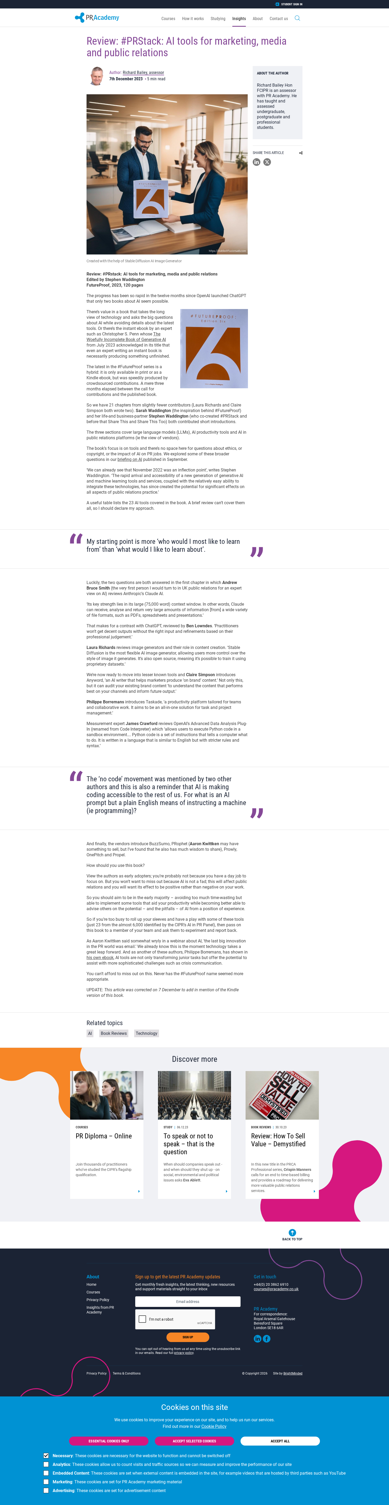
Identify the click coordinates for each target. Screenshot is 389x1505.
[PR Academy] (97, 17)
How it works (193, 18)
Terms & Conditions (127, 1373)
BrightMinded (292, 1373)
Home (91, 1284)
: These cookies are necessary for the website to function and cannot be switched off (141, 1455)
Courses (168, 18)
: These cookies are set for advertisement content (109, 1490)
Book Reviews (114, 1033)
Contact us (279, 18)
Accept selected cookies (194, 1441)
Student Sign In (291, 4)
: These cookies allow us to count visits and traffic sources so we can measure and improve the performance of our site (172, 1464)
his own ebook (100, 957)
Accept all (280, 1441)
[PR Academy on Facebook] (266, 1341)
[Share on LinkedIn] (256, 164)
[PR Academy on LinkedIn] (257, 1341)
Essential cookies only (109, 1441)
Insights (239, 18)
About (258, 18)
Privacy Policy (98, 1300)
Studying (218, 18)
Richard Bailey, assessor (143, 72)
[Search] (297, 17)
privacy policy (183, 1353)
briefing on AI (129, 459)
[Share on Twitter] (267, 164)
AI (90, 1033)
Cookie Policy (214, 1426)
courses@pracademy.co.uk (276, 1289)
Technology (146, 1033)
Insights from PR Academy (100, 1309)
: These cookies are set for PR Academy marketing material (117, 1481)
